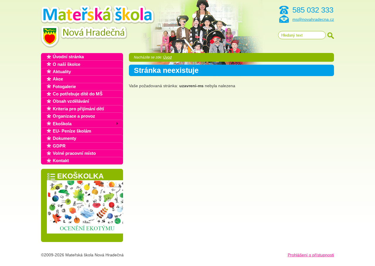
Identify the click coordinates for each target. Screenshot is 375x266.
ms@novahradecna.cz (313, 19)
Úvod (167, 57)
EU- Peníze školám (72, 130)
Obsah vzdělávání (71, 101)
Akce (58, 78)
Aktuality (62, 71)
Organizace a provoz (74, 116)
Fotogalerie (64, 86)
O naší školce (66, 64)
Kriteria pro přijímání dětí (78, 108)
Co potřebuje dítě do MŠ (78, 93)
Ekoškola (62, 123)
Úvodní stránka (68, 56)
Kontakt (61, 160)
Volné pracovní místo (74, 153)
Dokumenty (64, 138)
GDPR (59, 145)
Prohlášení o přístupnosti (311, 255)
